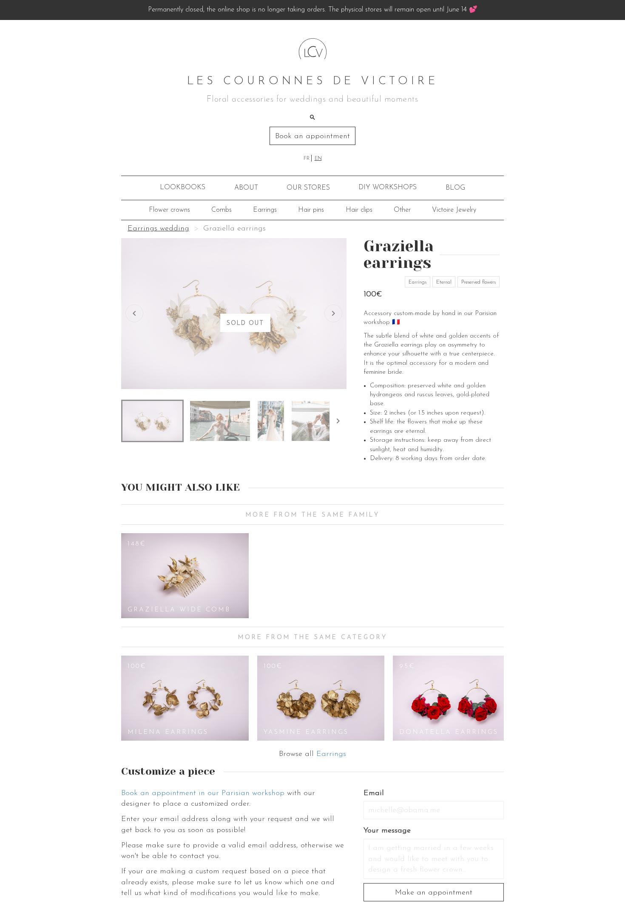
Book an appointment (312, 136)
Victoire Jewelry (454, 210)
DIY (387, 187)
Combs (221, 210)
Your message (387, 831)
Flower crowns (169, 210)
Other (402, 210)
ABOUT (246, 188)
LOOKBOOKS (182, 187)
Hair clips (359, 210)
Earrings (265, 210)
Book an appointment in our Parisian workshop (202, 793)
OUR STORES (308, 188)
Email (374, 793)
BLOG (455, 188)
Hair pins (311, 210)
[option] (185, 575)
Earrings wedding (158, 229)
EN (318, 158)
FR (307, 158)
